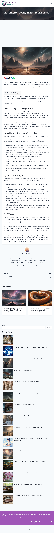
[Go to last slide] (4, 303)
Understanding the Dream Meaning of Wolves (25, 415)
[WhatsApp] (14, 78)
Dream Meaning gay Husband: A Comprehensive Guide (14, 275)
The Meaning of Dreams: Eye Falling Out (24, 404)
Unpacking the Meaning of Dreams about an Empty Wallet (29, 495)
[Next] (50, 303)
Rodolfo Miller (22, 16)
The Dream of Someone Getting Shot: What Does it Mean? (29, 358)
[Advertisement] (27, 34)
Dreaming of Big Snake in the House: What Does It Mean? (28, 484)
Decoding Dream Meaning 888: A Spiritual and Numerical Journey (30, 347)
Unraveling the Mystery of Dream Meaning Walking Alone (28, 427)
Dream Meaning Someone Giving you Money (25, 370)
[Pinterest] (5, 78)
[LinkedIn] (12, 78)
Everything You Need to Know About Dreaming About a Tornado (30, 393)
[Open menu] (51, 4)
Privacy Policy (34, 522)
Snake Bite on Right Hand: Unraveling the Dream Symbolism (29, 461)
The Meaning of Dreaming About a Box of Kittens (26, 381)
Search (3, 325)
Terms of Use (42, 522)
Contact (50, 522)
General (27, 10)
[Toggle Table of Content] (17, 93)
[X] (9, 78)
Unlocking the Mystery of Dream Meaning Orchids (27, 472)
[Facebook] (7, 78)
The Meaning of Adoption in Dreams (23, 450)
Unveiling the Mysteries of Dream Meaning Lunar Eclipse (41, 275)
